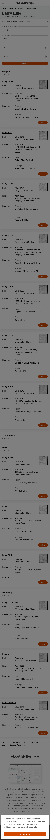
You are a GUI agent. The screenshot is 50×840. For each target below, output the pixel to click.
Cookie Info (32, 827)
